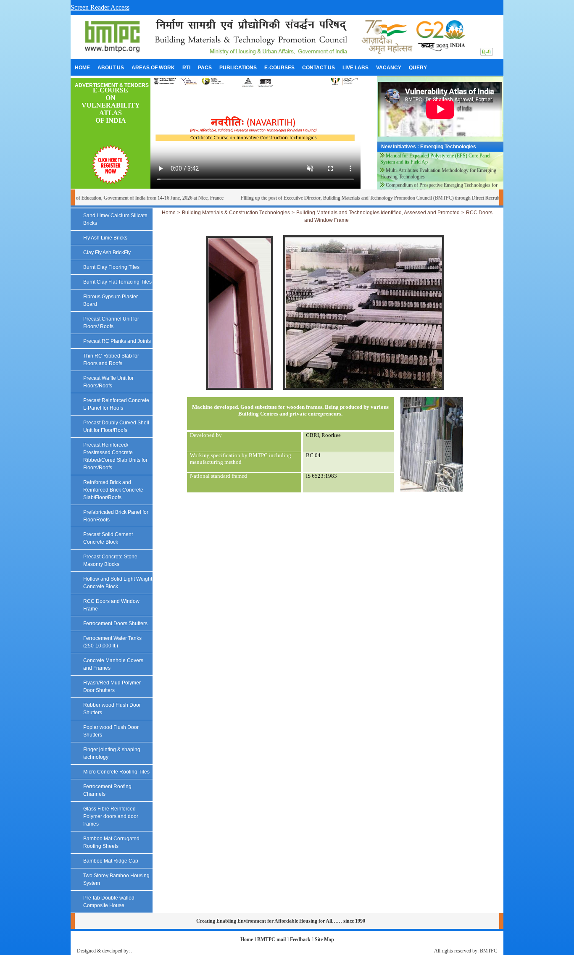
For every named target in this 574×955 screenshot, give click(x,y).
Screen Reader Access (100, 7)
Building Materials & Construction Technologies (236, 213)
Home (169, 213)
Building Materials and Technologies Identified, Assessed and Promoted (378, 213)
